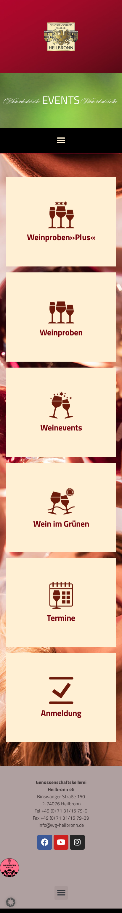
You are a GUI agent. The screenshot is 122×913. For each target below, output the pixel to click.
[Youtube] (61, 842)
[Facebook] (44, 842)
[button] (61, 140)
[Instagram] (77, 842)
